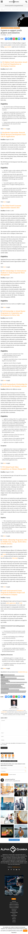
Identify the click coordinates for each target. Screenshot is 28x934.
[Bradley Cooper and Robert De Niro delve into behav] (20, 817)
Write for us (14, 909)
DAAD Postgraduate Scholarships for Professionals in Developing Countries (14, 385)
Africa (2, 556)
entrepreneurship (4, 678)
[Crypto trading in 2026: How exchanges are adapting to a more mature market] (14, 886)
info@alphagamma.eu (16, 867)
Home (2, 9)
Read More (14, 932)
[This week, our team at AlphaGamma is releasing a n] (20, 831)
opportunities (7, 47)
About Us (14, 918)
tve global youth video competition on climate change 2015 (11, 686)
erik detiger (11, 678)
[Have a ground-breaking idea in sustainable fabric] (7, 817)
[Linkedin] (16, 869)
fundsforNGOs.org (22, 672)
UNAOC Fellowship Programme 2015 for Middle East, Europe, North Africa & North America (14, 542)
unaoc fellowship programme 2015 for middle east (10, 689)
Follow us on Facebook (14, 904)
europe (15, 678)
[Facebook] (11, 869)
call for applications (11, 603)
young (4, 554)
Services (14, 921)
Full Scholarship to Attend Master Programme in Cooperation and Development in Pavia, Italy (13, 313)
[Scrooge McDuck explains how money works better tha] (7, 831)
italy (8, 681)
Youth (20, 603)
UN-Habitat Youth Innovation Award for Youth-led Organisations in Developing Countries (14, 64)
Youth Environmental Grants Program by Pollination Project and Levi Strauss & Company (13, 592)
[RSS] (19, 869)
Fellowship (14, 558)
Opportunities (14, 915)
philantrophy (21, 684)
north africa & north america (6, 684)
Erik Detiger (4, 34)
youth (25, 691)
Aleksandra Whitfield (8, 894)
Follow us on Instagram (14, 906)
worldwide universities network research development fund (11, 691)
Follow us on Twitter (14, 902)
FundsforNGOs (4, 711)
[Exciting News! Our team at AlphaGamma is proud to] (20, 789)
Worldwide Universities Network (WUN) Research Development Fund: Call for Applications (13, 134)
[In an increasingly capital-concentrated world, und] (7, 789)
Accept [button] (25, 930)
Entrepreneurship (7, 9)
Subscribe (14, 901)
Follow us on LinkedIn (14, 907)
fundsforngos (3, 681)
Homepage (14, 910)
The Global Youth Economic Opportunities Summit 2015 (11, 207)
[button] (26, 1)
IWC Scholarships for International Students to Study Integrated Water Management (13, 273)
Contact (14, 917)
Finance (14, 913)
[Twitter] (8, 869)
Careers (14, 920)
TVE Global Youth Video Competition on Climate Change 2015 (13, 468)
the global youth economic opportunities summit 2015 (10, 685)
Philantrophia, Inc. (20, 710)
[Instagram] (14, 869)
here (4, 128)
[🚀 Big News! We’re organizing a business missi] (7, 803)
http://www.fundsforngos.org (14, 708)
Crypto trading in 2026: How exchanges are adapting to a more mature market (13, 892)
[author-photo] (14, 703)
